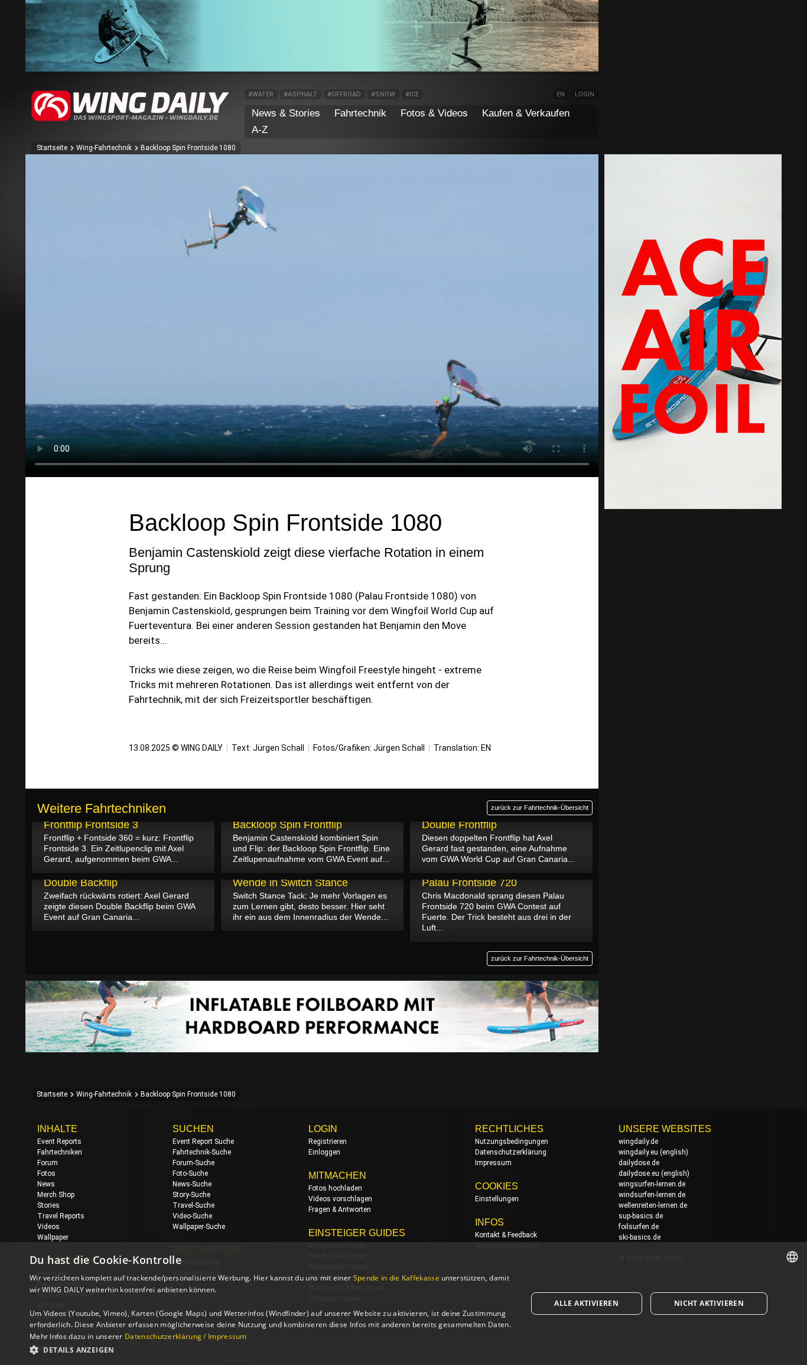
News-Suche (192, 1184)
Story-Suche (191, 1195)
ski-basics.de (639, 1237)
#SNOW (383, 94)
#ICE (412, 94)
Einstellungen (497, 1199)
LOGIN (584, 94)
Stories (48, 1205)
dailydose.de (639, 1163)
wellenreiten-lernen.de (653, 1205)
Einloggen (324, 1152)
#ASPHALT (300, 94)
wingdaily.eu (638, 1152)
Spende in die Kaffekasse (396, 1278)
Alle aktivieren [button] (586, 1303)
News (46, 1184)
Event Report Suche (203, 1141)
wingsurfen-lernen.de (652, 1184)
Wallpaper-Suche (199, 1227)
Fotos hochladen (335, 1188)
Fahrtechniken (59, 1152)
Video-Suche (192, 1216)
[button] (271, 1349)
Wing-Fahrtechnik (104, 147)
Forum (47, 1163)
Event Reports (59, 1141)
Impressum (493, 1163)
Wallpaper (53, 1237)
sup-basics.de (641, 1216)
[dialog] (403, 1303)
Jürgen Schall (278, 748)
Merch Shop (55, 1195)
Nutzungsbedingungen (511, 1141)
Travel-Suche (193, 1205)
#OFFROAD (344, 94)
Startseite (52, 147)
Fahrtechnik (360, 113)
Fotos (46, 1173)
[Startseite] (130, 119)
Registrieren (327, 1141)
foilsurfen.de (639, 1227)
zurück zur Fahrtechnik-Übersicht (539, 807)
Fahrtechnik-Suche (202, 1152)
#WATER (261, 94)
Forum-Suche (193, 1163)
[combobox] (792, 1257)
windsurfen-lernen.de (652, 1195)
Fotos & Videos (434, 113)
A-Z (260, 129)
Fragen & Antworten (339, 1209)
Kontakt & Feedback (506, 1235)
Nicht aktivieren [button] (709, 1303)
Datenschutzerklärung (510, 1152)
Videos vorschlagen (340, 1199)
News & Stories (286, 113)
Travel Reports (60, 1216)
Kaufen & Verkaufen (526, 113)
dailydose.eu (639, 1173)
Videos (48, 1227)
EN (561, 94)
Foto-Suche (190, 1173)
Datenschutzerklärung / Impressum (186, 1336)
